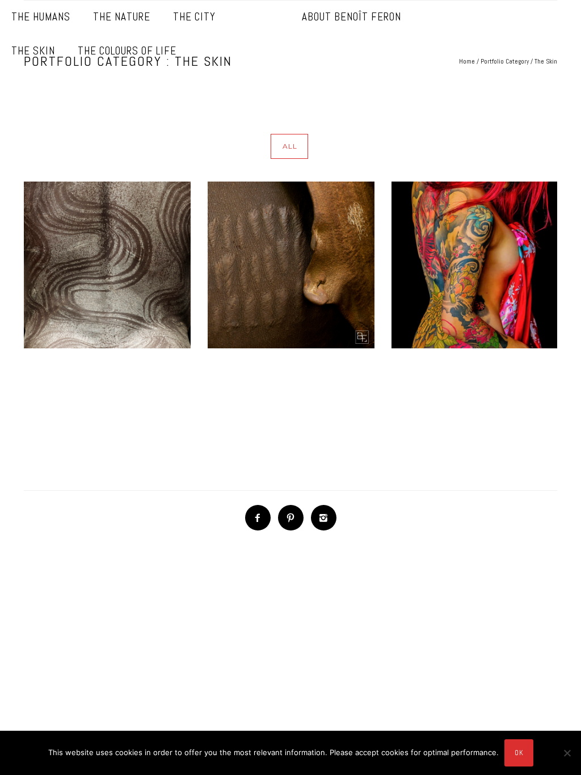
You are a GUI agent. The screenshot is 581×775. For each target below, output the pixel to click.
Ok (519, 752)
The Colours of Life (127, 51)
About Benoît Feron (351, 17)
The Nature (121, 17)
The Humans (40, 17)
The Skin (33, 51)
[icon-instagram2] (323, 517)
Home (467, 61)
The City (194, 17)
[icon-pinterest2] (293, 517)
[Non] (566, 753)
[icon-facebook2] (260, 517)
